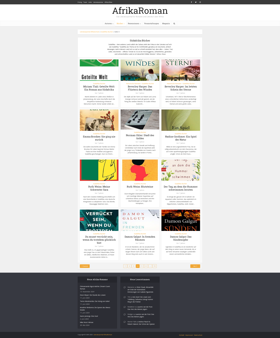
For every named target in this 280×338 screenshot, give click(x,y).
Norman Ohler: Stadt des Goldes (140, 137)
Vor (194, 266)
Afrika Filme (108, 2)
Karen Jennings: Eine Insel (89, 316)
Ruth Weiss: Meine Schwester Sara (99, 188)
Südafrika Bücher (107, 32)
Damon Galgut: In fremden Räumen (140, 238)
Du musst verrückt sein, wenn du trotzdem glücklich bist (99, 239)
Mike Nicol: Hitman (86, 322)
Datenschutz (198, 335)
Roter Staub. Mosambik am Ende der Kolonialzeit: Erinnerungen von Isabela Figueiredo (140, 289)
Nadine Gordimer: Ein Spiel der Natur (181, 138)
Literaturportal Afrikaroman (89, 32)
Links (90, 2)
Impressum (189, 335)
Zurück (85, 266)
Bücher (120, 23)
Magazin (166, 23)
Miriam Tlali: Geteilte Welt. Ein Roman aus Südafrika (99, 88)
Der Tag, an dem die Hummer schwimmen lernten (181, 188)
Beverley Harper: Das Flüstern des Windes (140, 88)
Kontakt (181, 335)
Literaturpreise (98, 2)
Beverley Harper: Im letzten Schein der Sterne (181, 88)
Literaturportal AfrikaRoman (103, 335)
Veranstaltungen (151, 23)
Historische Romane (133, 84)
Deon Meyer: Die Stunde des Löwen (93, 295)
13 (154, 266)
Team (85, 2)
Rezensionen (133, 23)
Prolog (80, 2)
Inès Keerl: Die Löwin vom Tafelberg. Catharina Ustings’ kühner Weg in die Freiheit (140, 299)
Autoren (108, 23)
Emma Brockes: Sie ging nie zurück (99, 138)
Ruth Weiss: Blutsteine (140, 186)
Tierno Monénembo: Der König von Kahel (94, 301)
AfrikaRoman (140, 10)
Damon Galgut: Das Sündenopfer (181, 238)
